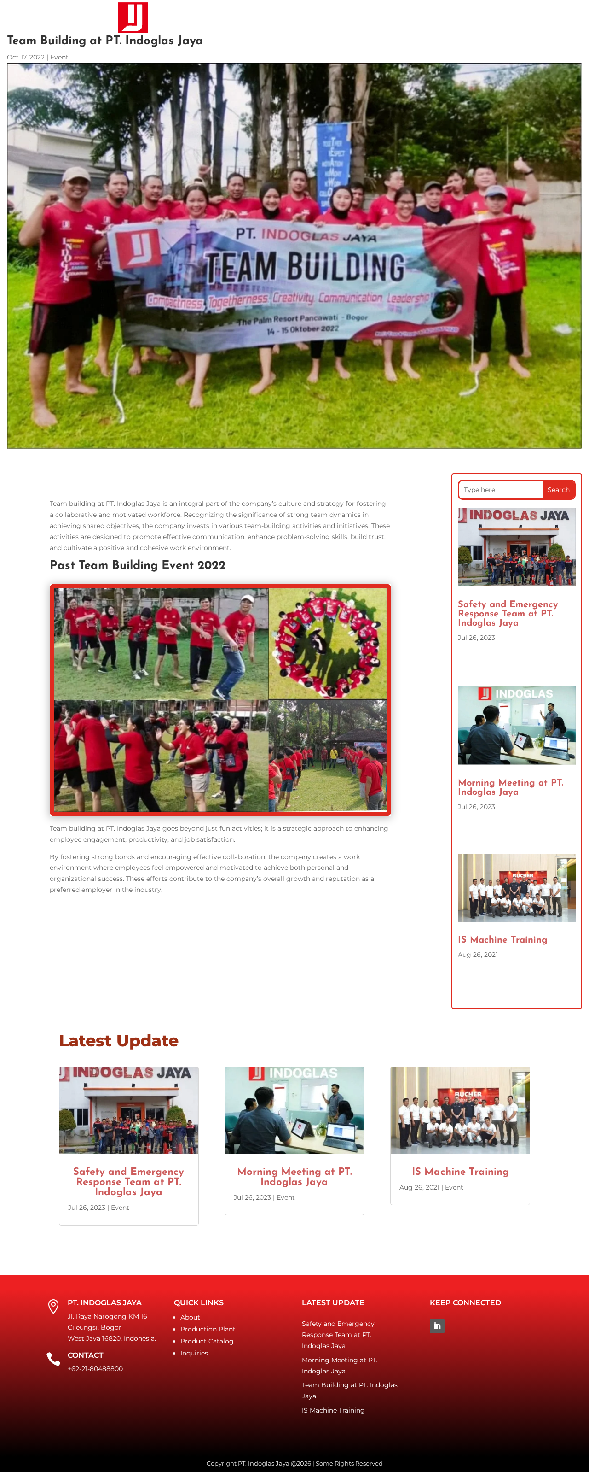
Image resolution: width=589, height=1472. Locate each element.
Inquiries (194, 1353)
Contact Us (399, 17)
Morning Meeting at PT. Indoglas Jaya (510, 788)
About (190, 1317)
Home (173, 17)
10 (247, 797)
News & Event (340, 17)
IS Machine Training (503, 940)
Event (59, 57)
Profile (209, 17)
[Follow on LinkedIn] (437, 1326)
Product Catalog (269, 17)
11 (255, 797)
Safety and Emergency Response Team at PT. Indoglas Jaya (508, 614)
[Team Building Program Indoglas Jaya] (220, 810)
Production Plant (208, 1329)
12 (263, 797)
